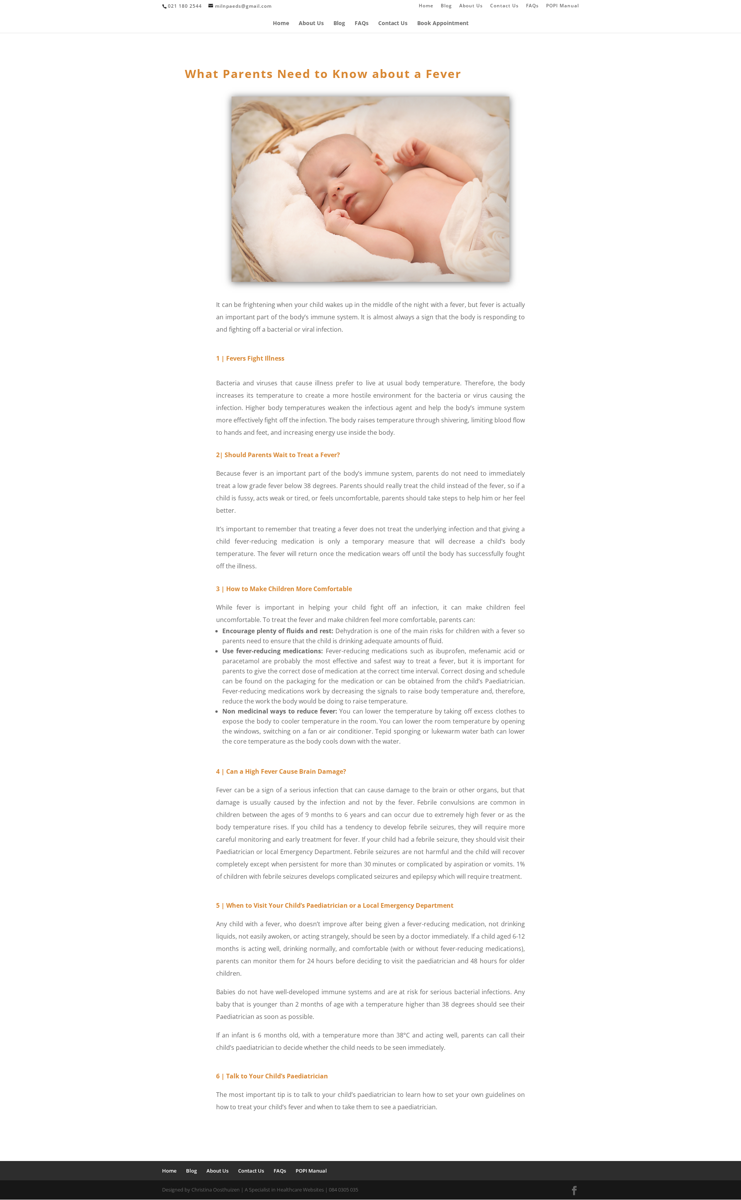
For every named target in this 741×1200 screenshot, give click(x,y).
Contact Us (504, 6)
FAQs (532, 6)
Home (426, 6)
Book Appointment (443, 23)
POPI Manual (562, 6)
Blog (446, 6)
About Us (471, 6)
